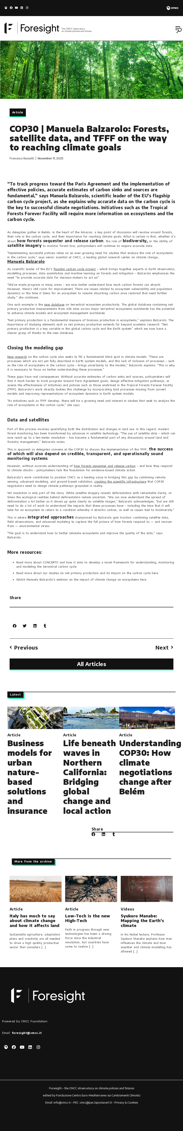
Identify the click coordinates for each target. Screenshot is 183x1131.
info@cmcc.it (62, 1102)
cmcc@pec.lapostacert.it (96, 1102)
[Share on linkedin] (35, 626)
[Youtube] (16, 7)
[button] (179, 30)
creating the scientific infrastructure (120, 481)
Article (17, 112)
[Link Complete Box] (35, 762)
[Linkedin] (22, 7)
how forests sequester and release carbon (104, 466)
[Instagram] (27, 7)
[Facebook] (11, 7)
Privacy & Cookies (126, 1102)
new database (54, 304)
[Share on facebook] (15, 626)
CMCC (73, 1088)
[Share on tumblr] (45, 626)
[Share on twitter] (25, 626)
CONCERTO (50, 562)
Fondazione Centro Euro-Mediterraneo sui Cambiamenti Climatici (98, 1095)
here (155, 573)
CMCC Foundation (34, 1021)
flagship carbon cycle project (75, 269)
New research (17, 356)
